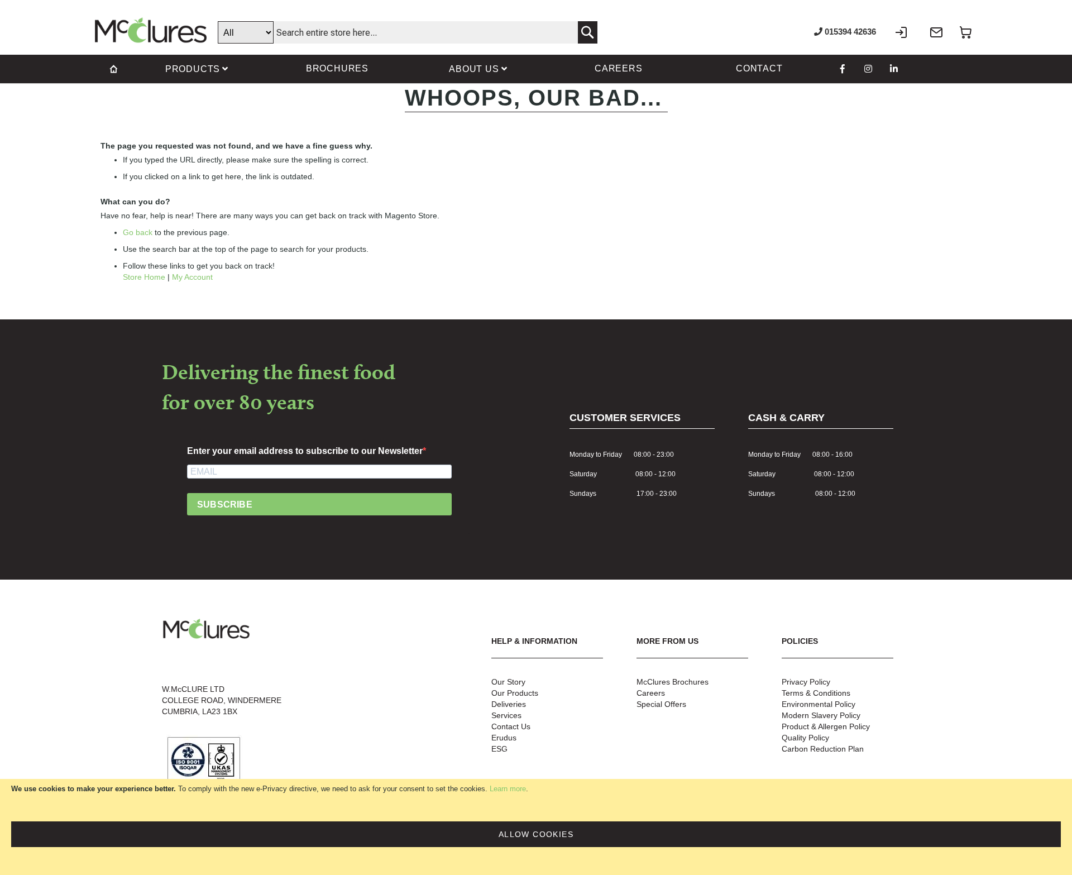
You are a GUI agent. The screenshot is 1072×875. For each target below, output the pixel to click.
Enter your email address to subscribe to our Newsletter (305, 451)
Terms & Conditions (816, 692)
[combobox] (407, 32)
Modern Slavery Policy (821, 715)
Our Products (514, 692)
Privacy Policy (806, 681)
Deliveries (508, 704)
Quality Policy (805, 737)
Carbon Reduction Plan (823, 748)
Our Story (508, 681)
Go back (137, 232)
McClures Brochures (672, 681)
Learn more (508, 789)
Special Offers (661, 704)
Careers (650, 692)
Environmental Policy (818, 704)
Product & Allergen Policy (826, 726)
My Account (192, 276)
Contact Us (510, 726)
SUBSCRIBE (224, 504)
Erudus (503, 737)
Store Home (144, 276)
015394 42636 (849, 31)
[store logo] (151, 30)
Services (506, 715)
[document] (536, 827)
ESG (499, 748)
